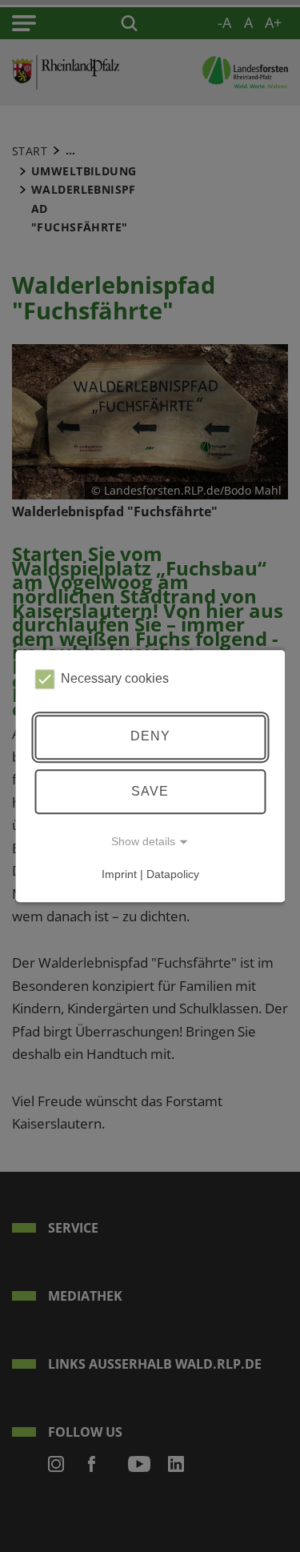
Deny (150, 737)
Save (150, 791)
